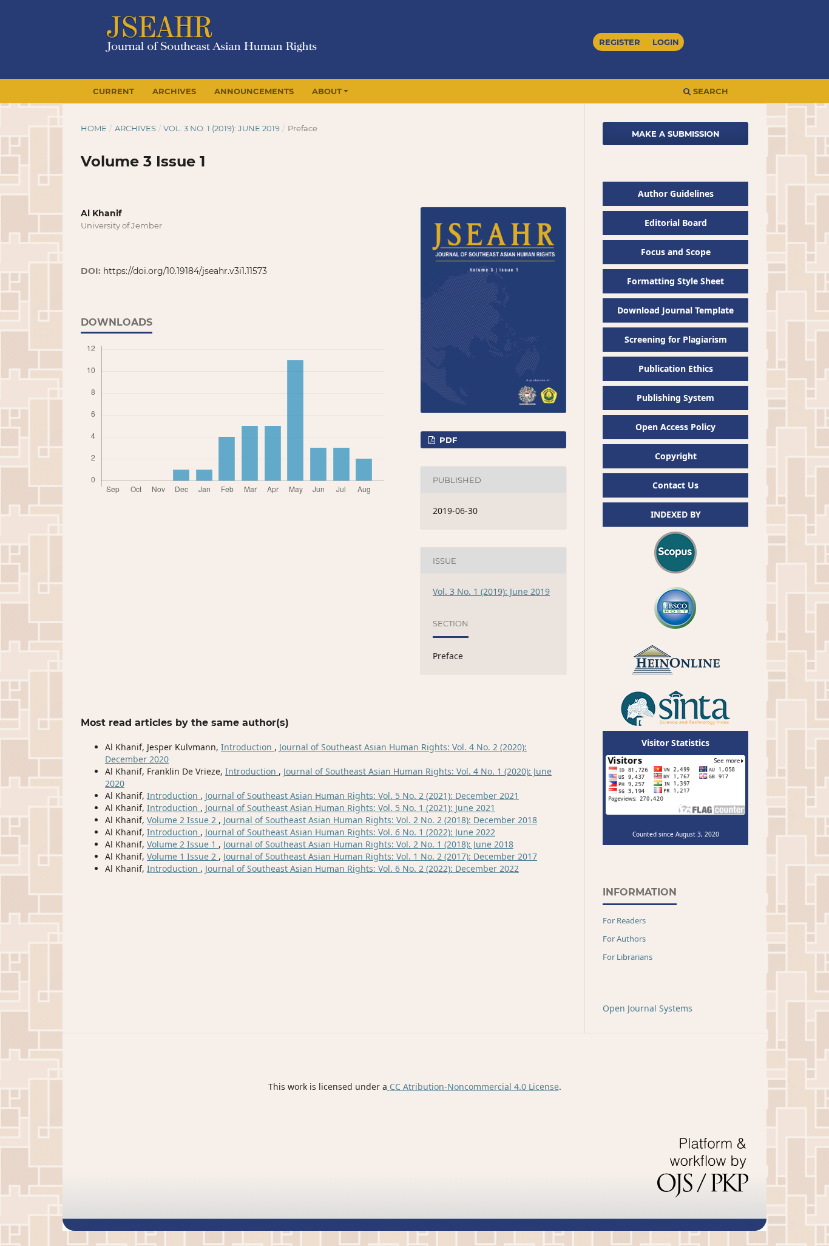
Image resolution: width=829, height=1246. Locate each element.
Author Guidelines (676, 193)
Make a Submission (676, 134)
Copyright (676, 456)
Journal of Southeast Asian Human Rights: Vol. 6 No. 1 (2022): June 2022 (350, 832)
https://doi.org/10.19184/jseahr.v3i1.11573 (185, 270)
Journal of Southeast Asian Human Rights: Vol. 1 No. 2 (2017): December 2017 (380, 856)
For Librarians (627, 956)
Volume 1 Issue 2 (182, 856)
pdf (447, 440)
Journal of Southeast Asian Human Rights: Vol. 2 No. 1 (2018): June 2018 (368, 844)
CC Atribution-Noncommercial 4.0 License (474, 1086)
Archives (174, 91)
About (327, 91)
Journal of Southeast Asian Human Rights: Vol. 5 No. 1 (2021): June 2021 (350, 807)
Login (665, 42)
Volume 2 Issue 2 (182, 820)
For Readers (624, 920)
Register (619, 42)
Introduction (247, 747)
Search (709, 91)
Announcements (254, 91)
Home (94, 128)
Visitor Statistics (675, 742)
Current (113, 91)
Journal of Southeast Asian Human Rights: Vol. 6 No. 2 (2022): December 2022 (362, 868)
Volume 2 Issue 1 (182, 844)
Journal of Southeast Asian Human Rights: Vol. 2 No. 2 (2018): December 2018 (380, 820)
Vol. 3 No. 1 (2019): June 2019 (221, 128)
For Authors (624, 938)
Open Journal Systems (647, 1008)
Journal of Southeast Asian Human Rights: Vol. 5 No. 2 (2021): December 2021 (362, 795)
